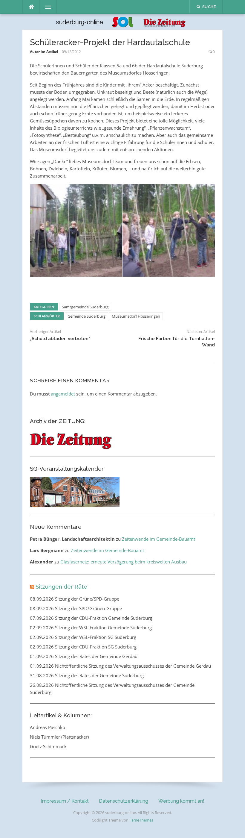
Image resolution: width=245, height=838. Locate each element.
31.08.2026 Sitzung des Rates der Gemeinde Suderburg (87, 675)
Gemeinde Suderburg (86, 316)
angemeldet (63, 394)
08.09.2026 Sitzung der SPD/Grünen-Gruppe (76, 608)
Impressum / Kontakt (65, 801)
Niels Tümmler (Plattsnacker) (59, 737)
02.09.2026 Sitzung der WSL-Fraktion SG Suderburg (83, 637)
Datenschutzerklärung (123, 801)
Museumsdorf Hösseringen (136, 316)
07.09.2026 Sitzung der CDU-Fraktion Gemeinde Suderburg (91, 618)
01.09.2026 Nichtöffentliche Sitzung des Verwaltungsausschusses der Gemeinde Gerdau (120, 666)
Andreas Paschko (47, 727)
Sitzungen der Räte (61, 586)
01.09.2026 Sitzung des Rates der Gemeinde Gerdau (83, 656)
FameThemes (141, 820)
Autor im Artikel (44, 51)
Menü (46, 7)
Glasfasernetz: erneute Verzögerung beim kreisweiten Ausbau (123, 562)
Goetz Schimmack (48, 746)
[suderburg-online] (122, 21)
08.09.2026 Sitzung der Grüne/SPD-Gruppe (74, 599)
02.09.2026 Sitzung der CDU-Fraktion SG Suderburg (83, 647)
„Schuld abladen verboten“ (60, 338)
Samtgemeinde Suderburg (85, 307)
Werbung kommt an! (181, 801)
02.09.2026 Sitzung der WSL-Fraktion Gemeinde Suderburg (91, 628)
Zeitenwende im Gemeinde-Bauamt (158, 539)
